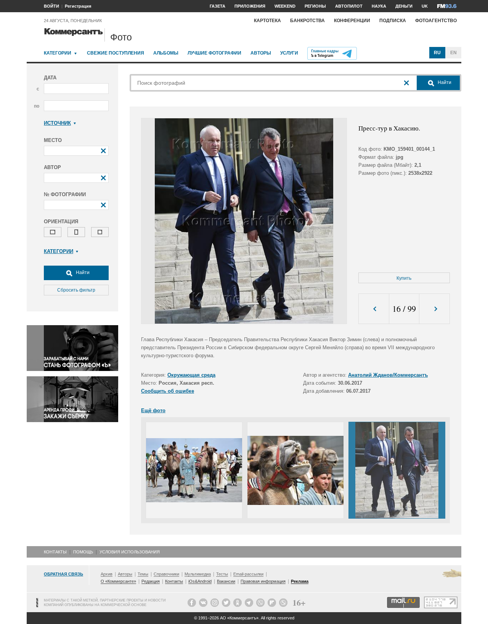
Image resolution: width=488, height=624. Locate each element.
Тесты (222, 574)
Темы (143, 574)
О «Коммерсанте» (118, 581)
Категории (57, 53)
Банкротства (307, 20)
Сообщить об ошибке (167, 391)
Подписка (392, 20)
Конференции (352, 20)
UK (425, 6)
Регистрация (78, 6)
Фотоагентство (436, 20)
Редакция (150, 581)
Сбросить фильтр (76, 290)
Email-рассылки (248, 574)
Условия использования (130, 552)
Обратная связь (63, 574)
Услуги (289, 53)
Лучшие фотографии (214, 53)
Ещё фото (153, 410)
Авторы (260, 53)
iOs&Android (200, 581)
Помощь (83, 552)
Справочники (166, 574)
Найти (82, 272)
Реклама (299, 581)
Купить (403, 278)
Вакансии (226, 581)
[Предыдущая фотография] (374, 309)
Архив (106, 574)
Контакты (55, 552)
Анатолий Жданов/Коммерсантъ (388, 375)
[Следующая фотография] (434, 309)
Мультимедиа (198, 574)
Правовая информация (263, 581)
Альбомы (165, 53)
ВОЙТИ (51, 6)
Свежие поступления (115, 53)
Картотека (267, 20)
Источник (57, 123)
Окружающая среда (191, 375)
